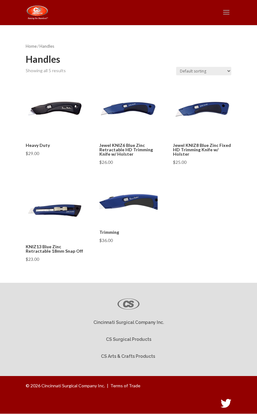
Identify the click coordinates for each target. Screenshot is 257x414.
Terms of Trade (125, 385)
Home (31, 46)
